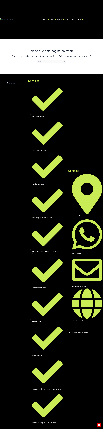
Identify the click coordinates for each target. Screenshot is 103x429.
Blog (66, 19)
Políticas (59, 19)
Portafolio (44, 19)
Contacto (73, 19)
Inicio (39, 19)
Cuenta (79, 19)
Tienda (52, 19)
